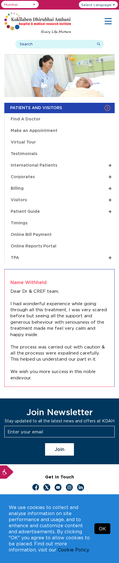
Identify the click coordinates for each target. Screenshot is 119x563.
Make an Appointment (34, 130)
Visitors (61, 199)
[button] (20, 4)
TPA (61, 257)
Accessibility (6, 472)
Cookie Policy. (74, 549)
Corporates (61, 176)
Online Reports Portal (33, 246)
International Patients (61, 165)
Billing (61, 188)
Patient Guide (61, 211)
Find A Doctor (25, 119)
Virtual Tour (23, 142)
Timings (19, 223)
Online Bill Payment (31, 234)
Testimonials (24, 153)
